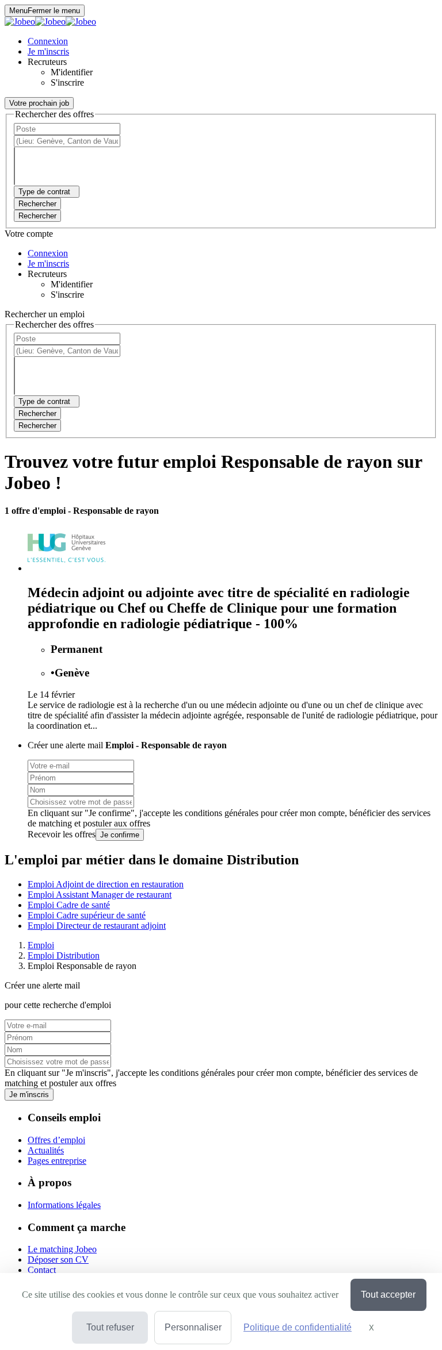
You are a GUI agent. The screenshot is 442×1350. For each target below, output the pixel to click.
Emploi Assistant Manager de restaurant (100, 894)
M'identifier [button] (72, 72)
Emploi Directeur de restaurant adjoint (97, 925)
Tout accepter (388, 1294)
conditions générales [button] (221, 813)
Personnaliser (193, 1327)
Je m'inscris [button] (48, 51)
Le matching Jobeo (62, 1249)
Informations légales (64, 1205)
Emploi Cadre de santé (69, 905)
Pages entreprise (57, 1161)
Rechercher (37, 215)
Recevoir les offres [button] (62, 834)
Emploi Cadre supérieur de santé (87, 915)
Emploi (41, 945)
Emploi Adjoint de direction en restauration (106, 884)
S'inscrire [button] (67, 82)
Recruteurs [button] (47, 62)
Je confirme (119, 834)
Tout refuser (110, 1327)
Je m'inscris (29, 1094)
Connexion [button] (48, 41)
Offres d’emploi (56, 1140)
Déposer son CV (58, 1259)
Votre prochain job (39, 103)
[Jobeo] (50, 21)
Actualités (46, 1150)
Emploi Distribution (64, 955)
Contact (42, 1270)
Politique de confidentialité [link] (297, 1327)
